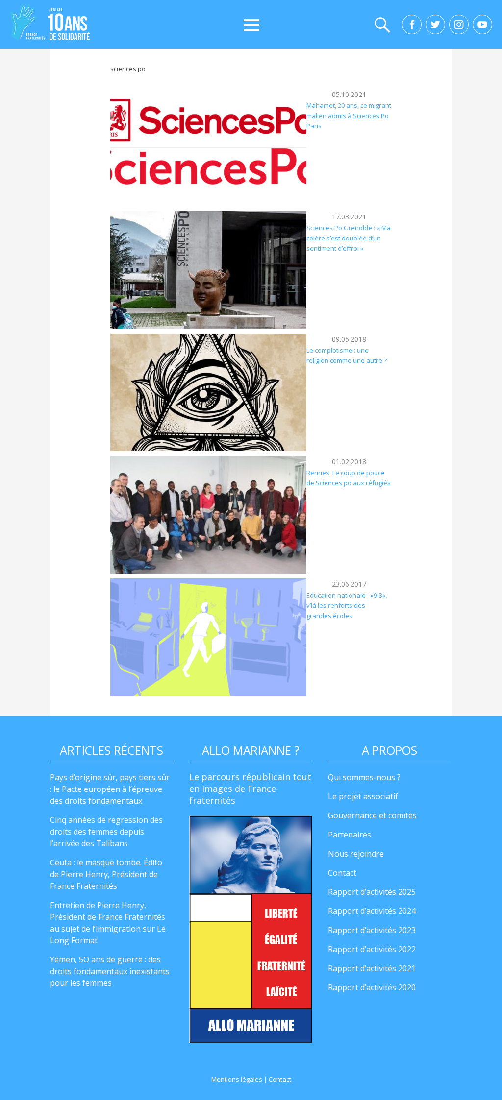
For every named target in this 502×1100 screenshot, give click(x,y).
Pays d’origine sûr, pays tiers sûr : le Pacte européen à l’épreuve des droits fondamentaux (110, 789)
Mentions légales (236, 1079)
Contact (342, 872)
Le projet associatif (363, 796)
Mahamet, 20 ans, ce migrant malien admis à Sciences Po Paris (348, 116)
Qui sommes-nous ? (364, 777)
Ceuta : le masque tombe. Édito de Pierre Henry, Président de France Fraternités (106, 874)
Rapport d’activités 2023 (372, 930)
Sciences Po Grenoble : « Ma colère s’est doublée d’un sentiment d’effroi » (348, 238)
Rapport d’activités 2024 (372, 911)
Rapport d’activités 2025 (372, 891)
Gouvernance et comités (372, 815)
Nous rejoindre (356, 853)
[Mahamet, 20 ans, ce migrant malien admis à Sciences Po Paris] (208, 147)
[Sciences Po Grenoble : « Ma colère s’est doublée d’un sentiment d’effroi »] (208, 270)
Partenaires (349, 834)
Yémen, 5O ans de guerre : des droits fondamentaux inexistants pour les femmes (110, 971)
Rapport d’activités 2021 (372, 968)
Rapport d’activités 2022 (372, 949)
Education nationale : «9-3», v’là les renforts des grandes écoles (346, 606)
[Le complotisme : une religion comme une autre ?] (208, 392)
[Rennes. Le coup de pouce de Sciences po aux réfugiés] (208, 515)
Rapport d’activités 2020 (372, 987)
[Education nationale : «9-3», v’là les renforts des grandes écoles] (208, 637)
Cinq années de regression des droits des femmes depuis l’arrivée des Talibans (106, 831)
